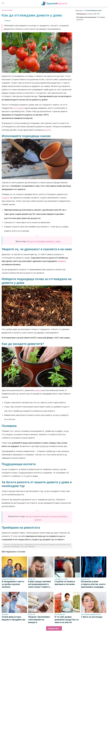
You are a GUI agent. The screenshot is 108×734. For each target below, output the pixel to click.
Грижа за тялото (8, 579)
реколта (47, 130)
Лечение (5, 614)
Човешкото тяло (61, 579)
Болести (31, 579)
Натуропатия (60, 614)
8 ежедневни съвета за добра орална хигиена (13, 584)
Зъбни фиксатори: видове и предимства (13, 618)
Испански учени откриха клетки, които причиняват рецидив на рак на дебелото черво (93, 584)
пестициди (18, 108)
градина (5, 198)
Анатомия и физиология (91, 614)
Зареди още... (54, 628)
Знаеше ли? (85, 579)
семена (37, 390)
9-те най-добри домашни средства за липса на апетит (67, 620)
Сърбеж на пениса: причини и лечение (65, 582)
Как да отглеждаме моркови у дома (43, 241)
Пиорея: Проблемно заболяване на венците (39, 620)
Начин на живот (7, 10)
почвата (62, 261)
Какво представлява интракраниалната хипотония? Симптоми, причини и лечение (40, 584)
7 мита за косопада (91, 617)
